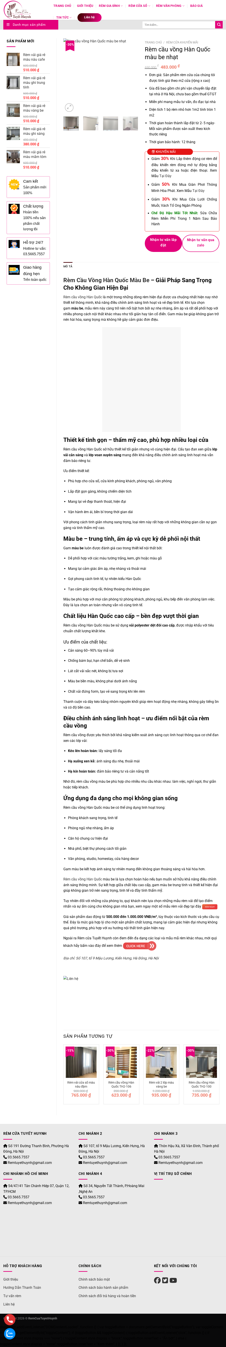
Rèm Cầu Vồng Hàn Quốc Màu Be (107, 280)
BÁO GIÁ (196, 6)
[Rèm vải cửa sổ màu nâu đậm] (81, 1062)
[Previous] (70, 75)
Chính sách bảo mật (94, 1279)
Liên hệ (89, 17)
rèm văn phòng (169, 6)
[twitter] (165, 1280)
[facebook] (157, 1280)
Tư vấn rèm (12, 1296)
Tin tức (62, 17)
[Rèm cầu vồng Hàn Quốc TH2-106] (121, 1062)
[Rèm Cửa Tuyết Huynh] (25, 10)
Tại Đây (165, 176)
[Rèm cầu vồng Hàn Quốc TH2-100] (201, 1062)
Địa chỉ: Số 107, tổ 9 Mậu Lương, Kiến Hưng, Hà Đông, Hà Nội (111, 958)
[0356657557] (9, 1319)
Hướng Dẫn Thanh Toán (22, 1287)
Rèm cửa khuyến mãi (182, 42)
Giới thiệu (85, 6)
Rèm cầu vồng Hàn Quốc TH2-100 (202, 1085)
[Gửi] (219, 24)
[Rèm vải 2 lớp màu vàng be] (161, 1062)
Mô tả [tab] (67, 266)
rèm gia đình (109, 6)
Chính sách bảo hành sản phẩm (103, 1287)
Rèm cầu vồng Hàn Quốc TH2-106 (121, 1085)
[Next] (131, 75)
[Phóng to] (69, 107)
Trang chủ (62, 6)
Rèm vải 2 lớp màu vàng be (161, 1085)
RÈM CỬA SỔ (137, 6)
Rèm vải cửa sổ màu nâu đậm (81, 1085)
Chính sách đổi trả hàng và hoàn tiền (107, 1296)
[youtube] (173, 1280)
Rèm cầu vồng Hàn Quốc (82, 297)
